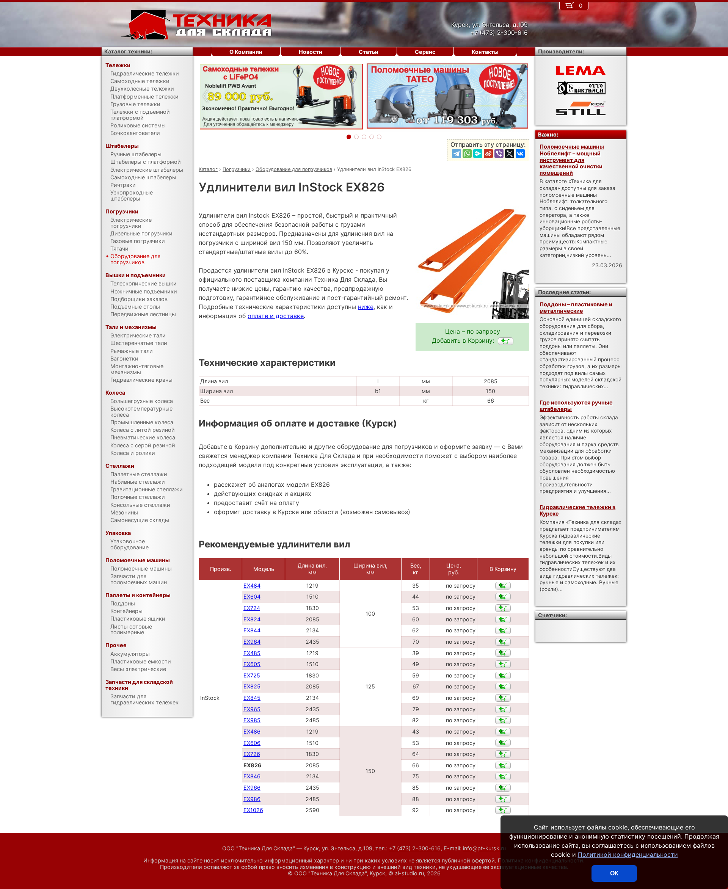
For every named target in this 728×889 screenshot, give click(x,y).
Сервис (425, 52)
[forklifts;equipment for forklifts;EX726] (503, 754)
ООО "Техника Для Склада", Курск (339, 873)
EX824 (251, 619)
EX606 (251, 743)
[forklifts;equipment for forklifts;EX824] (503, 619)
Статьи (368, 52)
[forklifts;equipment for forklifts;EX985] (503, 720)
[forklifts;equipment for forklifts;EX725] (503, 675)
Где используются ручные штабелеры (576, 405)
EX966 (251, 787)
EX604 (251, 596)
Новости (310, 52)
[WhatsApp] (467, 153)
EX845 (251, 698)
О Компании (245, 52)
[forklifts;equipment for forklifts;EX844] (503, 630)
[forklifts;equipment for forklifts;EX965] (503, 709)
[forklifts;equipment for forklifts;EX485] (503, 653)
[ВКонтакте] (520, 153)
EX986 (251, 799)
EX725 (251, 675)
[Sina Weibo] (488, 153)
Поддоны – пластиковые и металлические (576, 307)
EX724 (251, 608)
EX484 (251, 585)
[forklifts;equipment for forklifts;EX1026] (503, 810)
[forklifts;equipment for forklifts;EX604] (503, 597)
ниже (365, 306)
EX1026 (253, 810)
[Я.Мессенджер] (477, 153)
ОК (614, 873)
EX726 (251, 754)
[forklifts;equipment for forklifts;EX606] (503, 742)
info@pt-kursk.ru (484, 848)
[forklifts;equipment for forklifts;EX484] (503, 586)
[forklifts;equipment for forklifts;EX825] (503, 686)
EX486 (251, 731)
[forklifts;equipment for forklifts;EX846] (503, 776)
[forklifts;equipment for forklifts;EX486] (503, 731)
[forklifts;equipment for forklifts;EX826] (505, 341)
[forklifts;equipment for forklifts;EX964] (503, 642)
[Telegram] (456, 153)
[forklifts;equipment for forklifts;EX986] (503, 799)
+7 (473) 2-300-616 (415, 848)
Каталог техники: (128, 51)
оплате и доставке (276, 316)
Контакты (485, 52)
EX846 (251, 776)
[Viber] (499, 153)
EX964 (251, 641)
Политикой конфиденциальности (628, 854)
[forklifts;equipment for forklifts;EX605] (503, 664)
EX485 (251, 653)
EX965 (251, 709)
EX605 (251, 664)
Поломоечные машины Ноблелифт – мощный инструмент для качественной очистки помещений (572, 159)
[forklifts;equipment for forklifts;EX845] (503, 698)
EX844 (251, 630)
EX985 (251, 720)
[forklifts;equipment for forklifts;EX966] (503, 788)
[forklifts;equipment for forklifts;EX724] (503, 608)
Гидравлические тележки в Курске (577, 510)
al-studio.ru (409, 873)
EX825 (251, 686)
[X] (509, 153)
